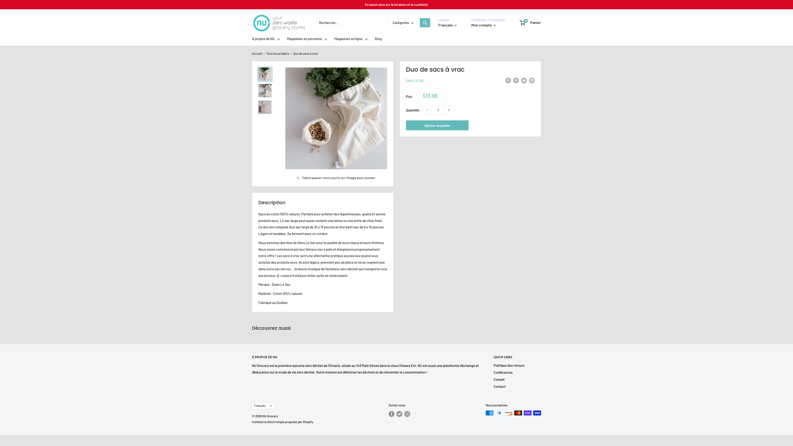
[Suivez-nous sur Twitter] (399, 413)
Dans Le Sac (415, 80)
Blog (378, 39)
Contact (500, 386)
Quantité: (413, 110)
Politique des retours (509, 365)
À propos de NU (263, 39)
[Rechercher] (425, 22)
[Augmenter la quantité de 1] (449, 110)
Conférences (503, 372)
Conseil (499, 379)
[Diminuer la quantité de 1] (427, 110)
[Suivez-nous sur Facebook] (391, 413)
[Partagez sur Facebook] (508, 80)
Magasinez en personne (305, 39)
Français (259, 405)
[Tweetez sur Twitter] (524, 80)
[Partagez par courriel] (532, 80)
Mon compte (482, 25)
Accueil (257, 53)
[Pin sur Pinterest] (516, 80)
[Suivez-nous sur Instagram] (407, 413)
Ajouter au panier (437, 125)
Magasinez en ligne (348, 39)
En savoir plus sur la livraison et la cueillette (396, 4)
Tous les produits (277, 53)
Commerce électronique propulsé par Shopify (282, 422)
